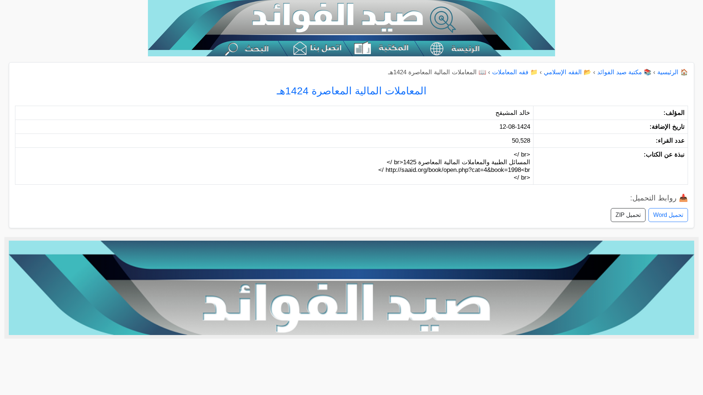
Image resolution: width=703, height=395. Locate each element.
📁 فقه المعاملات (515, 72)
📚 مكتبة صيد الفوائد (624, 72)
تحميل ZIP (628, 215)
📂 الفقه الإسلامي (567, 72)
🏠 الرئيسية (672, 72)
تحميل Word (668, 215)
